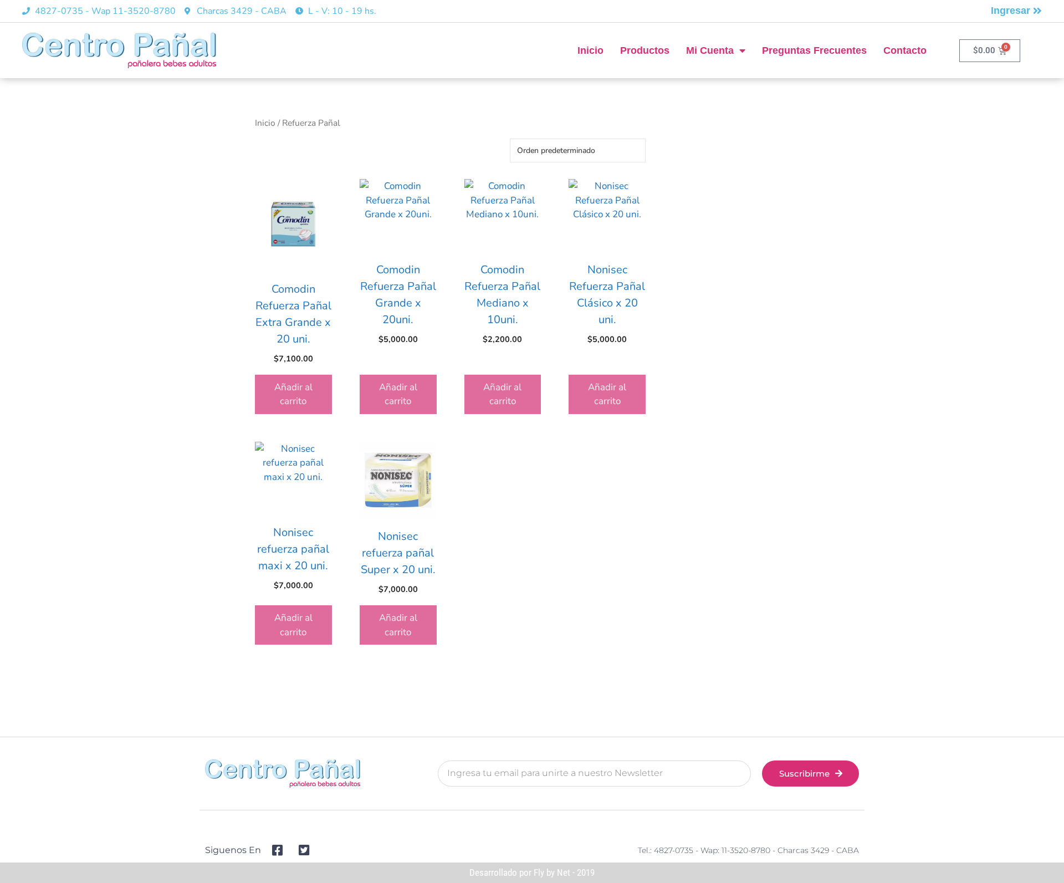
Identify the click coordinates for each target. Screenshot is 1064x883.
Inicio (590, 50)
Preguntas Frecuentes (814, 50)
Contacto (905, 50)
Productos (644, 50)
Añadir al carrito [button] (293, 394)
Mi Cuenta (710, 50)
